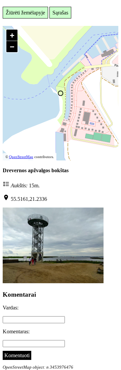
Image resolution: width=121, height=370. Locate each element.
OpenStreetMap (21, 157)
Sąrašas (60, 12)
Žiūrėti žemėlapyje (25, 12)
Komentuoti (17, 355)
